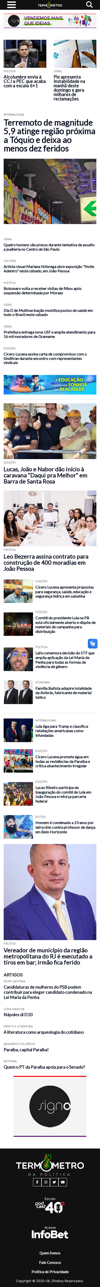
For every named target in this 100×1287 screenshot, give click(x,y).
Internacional (14, 114)
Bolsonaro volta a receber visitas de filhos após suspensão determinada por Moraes (43, 290)
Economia (42, 682)
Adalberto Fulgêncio (19, 1044)
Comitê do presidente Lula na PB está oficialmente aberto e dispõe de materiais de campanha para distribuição (65, 624)
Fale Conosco (50, 1262)
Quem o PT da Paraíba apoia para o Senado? (44, 1067)
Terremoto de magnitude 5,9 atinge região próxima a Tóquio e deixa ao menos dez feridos (49, 135)
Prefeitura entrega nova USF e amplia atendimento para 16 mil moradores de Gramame (49, 334)
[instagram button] (46, 1182)
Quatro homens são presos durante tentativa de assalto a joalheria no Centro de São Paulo (49, 246)
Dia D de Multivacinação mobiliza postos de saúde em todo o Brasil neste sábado (48, 312)
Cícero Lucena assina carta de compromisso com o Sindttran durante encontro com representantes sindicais (45, 358)
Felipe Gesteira (14, 981)
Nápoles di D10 (18, 1014)
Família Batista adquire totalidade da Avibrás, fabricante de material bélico (63, 692)
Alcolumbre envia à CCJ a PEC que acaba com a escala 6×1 (25, 81)
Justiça (40, 816)
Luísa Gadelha (14, 1009)
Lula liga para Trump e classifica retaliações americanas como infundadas (61, 730)
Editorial (10, 1061)
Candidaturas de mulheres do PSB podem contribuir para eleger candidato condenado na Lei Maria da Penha (48, 992)
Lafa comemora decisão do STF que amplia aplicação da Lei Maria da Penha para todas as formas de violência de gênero (64, 659)
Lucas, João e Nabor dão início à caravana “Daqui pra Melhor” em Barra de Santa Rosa (45, 475)
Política (10, 71)
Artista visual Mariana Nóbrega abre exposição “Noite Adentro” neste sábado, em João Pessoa (49, 268)
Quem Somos (50, 1253)
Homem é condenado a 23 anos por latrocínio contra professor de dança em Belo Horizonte (65, 827)
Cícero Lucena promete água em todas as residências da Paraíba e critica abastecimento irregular (62, 761)
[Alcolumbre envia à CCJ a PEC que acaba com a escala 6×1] (25, 54)
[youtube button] (62, 1182)
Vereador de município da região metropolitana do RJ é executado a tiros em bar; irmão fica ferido (48, 956)
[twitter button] (54, 1182)
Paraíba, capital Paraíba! (26, 1049)
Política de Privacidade (50, 1271)
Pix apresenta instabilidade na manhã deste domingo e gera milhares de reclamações (69, 87)
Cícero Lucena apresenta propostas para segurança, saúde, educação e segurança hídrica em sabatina (64, 591)
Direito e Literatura (18, 1026)
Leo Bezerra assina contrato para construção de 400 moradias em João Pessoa (46, 562)
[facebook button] (37, 1182)
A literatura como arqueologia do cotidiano (44, 1032)
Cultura (10, 261)
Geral (58, 71)
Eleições (10, 348)
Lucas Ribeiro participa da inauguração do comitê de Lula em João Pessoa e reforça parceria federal (63, 794)
